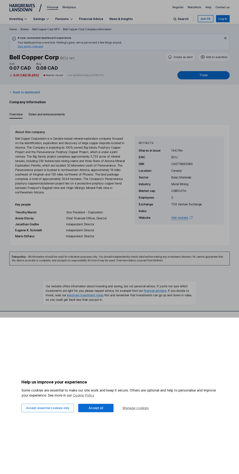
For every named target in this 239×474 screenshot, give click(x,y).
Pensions (62, 19)
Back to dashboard (26, 92)
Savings (39, 19)
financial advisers (155, 291)
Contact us (222, 7)
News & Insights (121, 19)
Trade (203, 75)
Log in (222, 19)
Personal (52, 7)
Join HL (205, 19)
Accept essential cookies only (47, 408)
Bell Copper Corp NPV (46, 29)
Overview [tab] (16, 114)
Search (183, 19)
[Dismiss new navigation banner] (225, 38)
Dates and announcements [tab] (47, 114)
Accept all (96, 408)
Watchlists (194, 7)
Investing (16, 19)
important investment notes (85, 295)
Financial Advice (91, 19)
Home (13, 29)
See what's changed (30, 46)
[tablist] (119, 114)
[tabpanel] (119, 185)
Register (178, 7)
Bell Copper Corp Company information (87, 29)
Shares (24, 29)
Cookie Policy (83, 395)
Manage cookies (135, 408)
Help (208, 7)
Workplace (69, 7)
